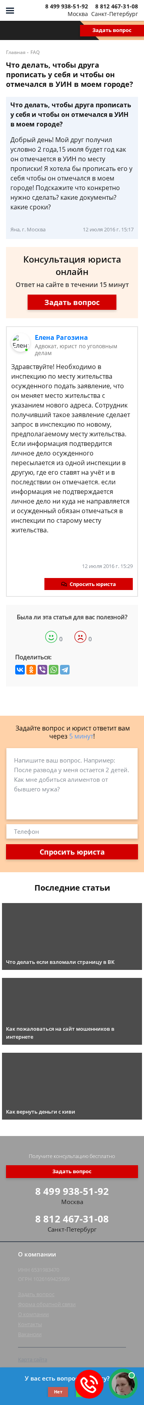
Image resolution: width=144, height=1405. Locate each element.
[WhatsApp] (53, 669)
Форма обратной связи (47, 1304)
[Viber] (42, 669)
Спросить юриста (93, 584)
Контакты (30, 1324)
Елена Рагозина (61, 337)
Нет (58, 1392)
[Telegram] (65, 669)
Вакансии (30, 1334)
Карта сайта (32, 1359)
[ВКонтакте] (20, 669)
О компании (33, 1314)
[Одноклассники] (31, 669)
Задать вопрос (112, 30)
